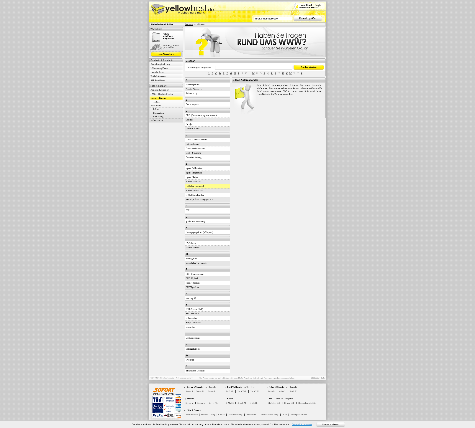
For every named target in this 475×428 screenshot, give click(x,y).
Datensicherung (192, 144)
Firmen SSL (289, 403)
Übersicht (212, 387)
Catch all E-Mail (193, 128)
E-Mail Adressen (158, 76)
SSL (271, 398)
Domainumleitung (194, 157)
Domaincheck (192, 414)
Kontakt (221, 414)
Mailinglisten (191, 258)
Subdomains (191, 318)
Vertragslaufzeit (192, 349)
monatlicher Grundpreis (196, 263)
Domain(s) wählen (171, 45)
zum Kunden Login (311, 5)
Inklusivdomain (192, 247)
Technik (156, 102)
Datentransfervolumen (195, 148)
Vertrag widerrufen (299, 414)
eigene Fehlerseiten (194, 168)
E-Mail (156, 109)
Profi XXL (242, 391)
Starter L (211, 391)
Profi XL (230, 391)
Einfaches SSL (274, 403)
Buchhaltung (158, 113)
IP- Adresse (191, 243)
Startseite (189, 24)
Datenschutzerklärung (269, 414)
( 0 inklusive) (168, 48)
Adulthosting (191, 93)
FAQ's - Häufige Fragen (161, 94)
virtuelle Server (157, 72)
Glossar (204, 414)
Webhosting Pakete (159, 68)
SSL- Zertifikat (192, 313)
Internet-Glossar (158, 98)
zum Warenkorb (166, 54)
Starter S (189, 391)
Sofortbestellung (235, 414)
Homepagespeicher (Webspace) (199, 232)
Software (157, 105)
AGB (323, 377)
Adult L (282, 391)
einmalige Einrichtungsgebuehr (199, 199)
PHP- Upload (192, 278)
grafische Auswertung (195, 221)
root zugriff (191, 298)
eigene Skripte (192, 177)
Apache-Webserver (194, 89)
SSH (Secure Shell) (194, 309)
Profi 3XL (254, 391)
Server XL (213, 403)
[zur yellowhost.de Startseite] (182, 8)
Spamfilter (190, 327)
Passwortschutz (192, 283)
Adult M (271, 391)
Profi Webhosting (235, 387)
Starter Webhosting (195, 387)
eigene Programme (194, 172)
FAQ (213, 414)
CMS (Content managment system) (201, 115)
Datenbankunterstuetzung (197, 139)
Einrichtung (158, 116)
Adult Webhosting (277, 387)
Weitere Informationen (302, 424)
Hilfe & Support (194, 410)
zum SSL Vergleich (284, 398)
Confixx (189, 119)
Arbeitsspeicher (192, 84)
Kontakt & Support (159, 90)
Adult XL (294, 391)
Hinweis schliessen (330, 424)
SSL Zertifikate (157, 80)
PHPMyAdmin (192, 287)
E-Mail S (230, 403)
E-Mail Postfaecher (194, 190)
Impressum (315, 377)
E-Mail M (242, 403)
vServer (190, 398)
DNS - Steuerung (193, 153)
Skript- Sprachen (193, 322)
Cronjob (189, 124)
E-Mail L (254, 403)
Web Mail (190, 359)
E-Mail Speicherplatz (195, 195)
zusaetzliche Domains (195, 370)
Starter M (200, 391)
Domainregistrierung (160, 64)
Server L (201, 403)
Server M (190, 403)
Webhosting (158, 120)
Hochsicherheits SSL (307, 403)
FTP (188, 210)
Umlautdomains (193, 338)
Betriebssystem (192, 104)
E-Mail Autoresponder (195, 186)
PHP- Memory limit (194, 274)
